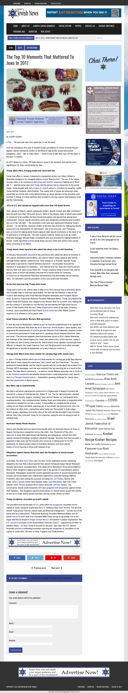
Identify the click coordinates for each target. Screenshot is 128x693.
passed (18, 528)
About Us (25, 25)
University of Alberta (105, 457)
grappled (50, 488)
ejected (37, 359)
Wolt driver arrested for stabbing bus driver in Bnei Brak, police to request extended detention (104, 320)
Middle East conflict (93, 444)
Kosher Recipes (106, 440)
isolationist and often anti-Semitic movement (43, 182)
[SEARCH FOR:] (107, 37)
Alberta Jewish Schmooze (44, 25)
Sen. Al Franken (56, 478)
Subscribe (16, 3)
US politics (116, 457)
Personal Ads (19, 31)
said (46, 345)
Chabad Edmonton (90, 401)
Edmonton (106, 406)
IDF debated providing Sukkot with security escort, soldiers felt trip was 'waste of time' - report (104, 340)
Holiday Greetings (41, 3)
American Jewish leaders (53, 327)
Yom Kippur (98, 460)
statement (12, 275)
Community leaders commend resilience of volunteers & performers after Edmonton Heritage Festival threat (105, 260)
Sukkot (106, 454)
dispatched (47, 307)
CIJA (106, 401)
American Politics (105, 374)
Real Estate (45, 31)
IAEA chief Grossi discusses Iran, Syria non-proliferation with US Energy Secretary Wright (105, 311)
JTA (8, 142)
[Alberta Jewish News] (24, 13)
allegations (63, 488)
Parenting (112, 444)
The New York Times (25, 461)
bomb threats (36, 214)
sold (29, 241)
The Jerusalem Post (97, 300)
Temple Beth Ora (91, 457)
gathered (40, 391)
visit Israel (49, 310)
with (56, 488)
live (12, 435)
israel (111, 418)
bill (35, 330)
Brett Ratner (39, 485)
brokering (53, 197)
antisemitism (99, 379)
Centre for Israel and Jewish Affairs (104, 396)
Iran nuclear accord (100, 419)
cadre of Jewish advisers (45, 188)
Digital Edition (65, 25)
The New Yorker (45, 461)
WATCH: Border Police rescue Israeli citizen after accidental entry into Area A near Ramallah (105, 349)
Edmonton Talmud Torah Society (100, 414)
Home (15, 25)
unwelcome (19, 380)
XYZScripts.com (74, 692)
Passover (90, 448)
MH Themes (33, 687)
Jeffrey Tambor (60, 485)
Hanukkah (114, 414)
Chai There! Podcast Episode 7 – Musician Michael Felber (102, 284)
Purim (99, 448)
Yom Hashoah (89, 461)
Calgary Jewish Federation (106, 393)
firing (64, 467)
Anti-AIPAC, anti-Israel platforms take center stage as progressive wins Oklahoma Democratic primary (104, 330)
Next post (55, 568)
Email (11, 632)
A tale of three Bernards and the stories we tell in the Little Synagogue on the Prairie (105, 239)
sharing (46, 493)
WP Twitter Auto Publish (55, 692)
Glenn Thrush (19, 485)
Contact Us (90, 25)
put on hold (47, 324)
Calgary (95, 393)
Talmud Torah (112, 454)
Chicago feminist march (25, 377)
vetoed (13, 522)
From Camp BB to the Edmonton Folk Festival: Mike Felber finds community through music (104, 273)
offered (15, 447)
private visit (66, 301)
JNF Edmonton (98, 434)
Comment (12, 603)
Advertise (27, 3)
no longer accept (34, 519)
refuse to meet (18, 516)
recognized (57, 504)
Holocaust (89, 419)
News (20, 47)
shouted (31, 254)
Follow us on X (56, 3)
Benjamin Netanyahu (101, 384)
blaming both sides (68, 406)
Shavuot (100, 454)
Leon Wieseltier (55, 482)
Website (12, 640)
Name (11, 623)
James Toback (18, 482)
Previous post (40, 568)
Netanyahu (105, 444)
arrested (14, 232)
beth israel (111, 384)
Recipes (78, 25)
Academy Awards (90, 375)
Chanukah (99, 400)
